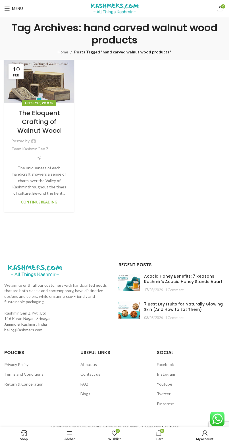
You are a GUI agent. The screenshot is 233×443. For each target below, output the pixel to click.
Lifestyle (32, 103)
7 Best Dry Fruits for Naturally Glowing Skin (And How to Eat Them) (183, 307)
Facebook (165, 364)
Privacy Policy (16, 364)
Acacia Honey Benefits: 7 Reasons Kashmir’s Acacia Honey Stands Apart (183, 279)
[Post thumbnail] (129, 283)
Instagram (166, 374)
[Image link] (34, 270)
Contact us (90, 374)
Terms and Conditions (23, 374)
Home (63, 51)
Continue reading (39, 202)
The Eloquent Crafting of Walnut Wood (39, 122)
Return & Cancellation (23, 384)
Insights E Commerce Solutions (151, 427)
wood (47, 103)
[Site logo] (115, 8)
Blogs (85, 393)
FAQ (84, 384)
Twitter (163, 393)
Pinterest (165, 403)
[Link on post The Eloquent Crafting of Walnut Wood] (39, 81)
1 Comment (174, 290)
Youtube (164, 384)
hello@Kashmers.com (23, 329)
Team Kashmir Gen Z (30, 148)
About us (88, 364)
